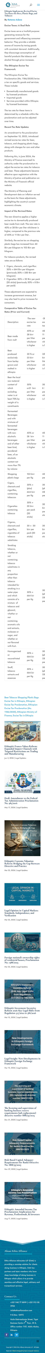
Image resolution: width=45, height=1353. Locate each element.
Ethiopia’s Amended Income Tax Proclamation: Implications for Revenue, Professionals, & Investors (22, 1212)
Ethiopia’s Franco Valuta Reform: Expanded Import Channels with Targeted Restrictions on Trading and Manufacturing (21, 750)
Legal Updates (20, 758)
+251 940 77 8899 (18, 1302)
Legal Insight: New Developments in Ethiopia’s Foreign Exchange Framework (22, 1061)
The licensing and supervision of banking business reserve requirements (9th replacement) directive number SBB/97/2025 (20, 1112)
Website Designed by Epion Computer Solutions (25, 1351)
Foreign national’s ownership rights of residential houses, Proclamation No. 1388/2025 (22, 960)
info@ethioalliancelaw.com (21, 1310)
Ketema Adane (15, 19)
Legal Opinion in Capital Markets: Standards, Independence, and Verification (21, 913)
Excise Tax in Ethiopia (23, 715)
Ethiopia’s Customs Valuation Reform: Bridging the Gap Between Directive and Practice (22, 864)
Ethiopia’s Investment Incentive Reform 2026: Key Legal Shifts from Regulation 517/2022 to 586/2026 (22, 1011)
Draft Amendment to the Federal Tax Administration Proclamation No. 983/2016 (21, 801)
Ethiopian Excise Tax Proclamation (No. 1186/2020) (20, 708)
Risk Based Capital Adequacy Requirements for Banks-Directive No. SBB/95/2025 (21, 1162)
